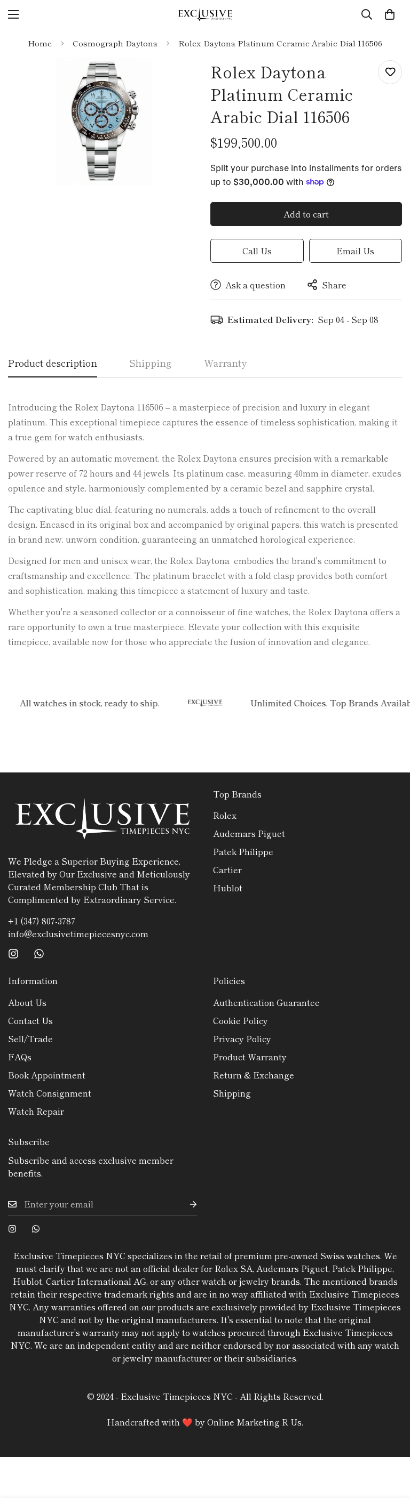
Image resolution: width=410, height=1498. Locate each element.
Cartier (227, 869)
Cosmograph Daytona (115, 43)
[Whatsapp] (39, 953)
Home (40, 43)
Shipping (232, 1092)
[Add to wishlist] (390, 72)
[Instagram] (13, 953)
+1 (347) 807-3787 (41, 920)
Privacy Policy (242, 1038)
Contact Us (30, 1020)
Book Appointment (46, 1074)
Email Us (355, 250)
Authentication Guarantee (266, 1002)
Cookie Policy (240, 1020)
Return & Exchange (253, 1074)
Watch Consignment (49, 1092)
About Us (27, 1002)
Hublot (227, 887)
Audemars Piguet (249, 833)
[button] (389, 14)
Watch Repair (36, 1111)
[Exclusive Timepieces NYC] (205, 14)
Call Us (257, 250)
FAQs (19, 1056)
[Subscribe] (184, 1204)
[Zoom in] (177, 80)
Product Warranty (250, 1056)
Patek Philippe (243, 851)
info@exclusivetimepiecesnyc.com (78, 933)
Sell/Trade (30, 1038)
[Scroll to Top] (389, 1440)
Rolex (224, 815)
